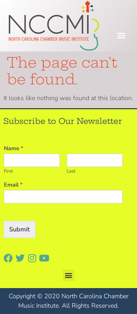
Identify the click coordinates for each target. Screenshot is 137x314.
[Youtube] (43, 258)
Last (71, 171)
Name (13, 148)
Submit (19, 229)
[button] (121, 35)
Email (13, 185)
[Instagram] (32, 258)
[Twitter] (20, 258)
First (8, 171)
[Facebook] (8, 258)
